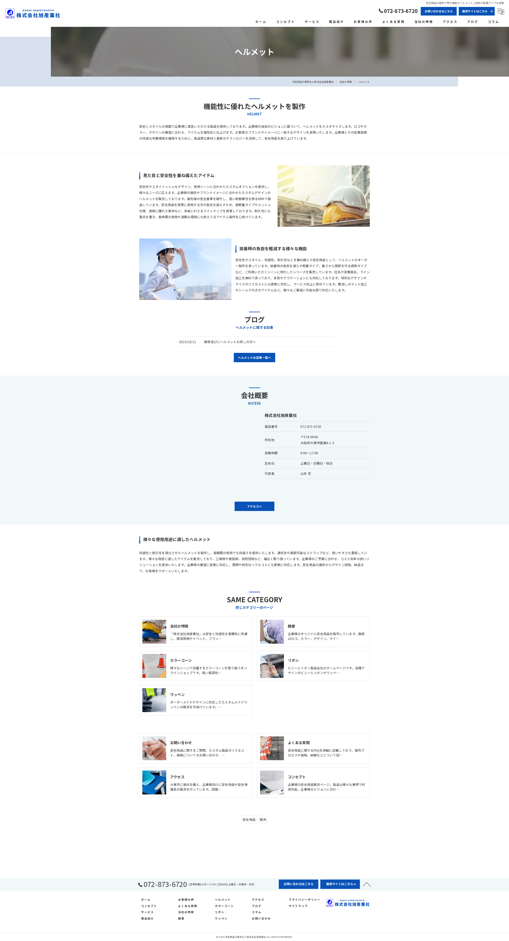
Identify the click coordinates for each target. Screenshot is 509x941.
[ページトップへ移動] (367, 884)
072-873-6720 (310, 426)
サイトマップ (298, 906)
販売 (263, 819)
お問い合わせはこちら (439, 11)
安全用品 (249, 819)
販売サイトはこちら (475, 11)
